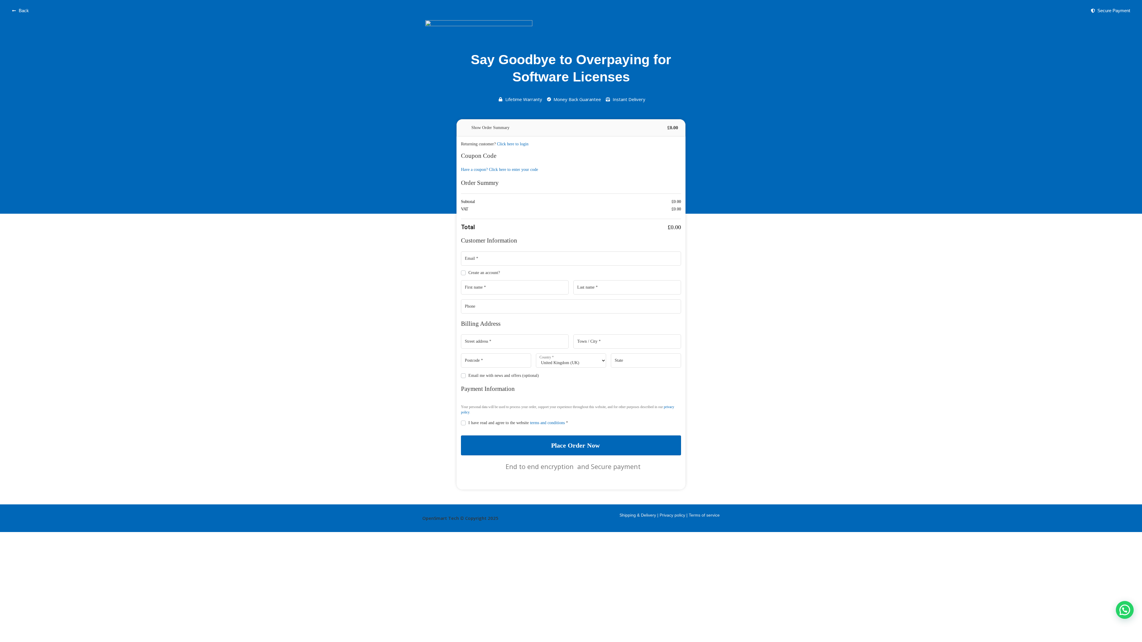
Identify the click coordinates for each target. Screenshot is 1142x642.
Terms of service (704, 515)
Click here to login (512, 144)
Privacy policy (673, 515)
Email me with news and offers (503, 375)
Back (24, 10)
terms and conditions (547, 423)
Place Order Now (575, 445)
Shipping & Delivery (637, 515)
